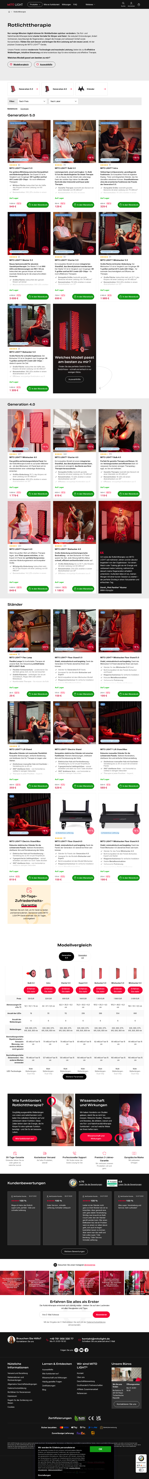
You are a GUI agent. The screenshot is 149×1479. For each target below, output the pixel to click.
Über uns (81, 1377)
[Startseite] (10, 12)
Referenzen (82, 1393)
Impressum (12, 1396)
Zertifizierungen (48, 1385)
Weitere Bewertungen (74, 1251)
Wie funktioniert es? (24, 1138)
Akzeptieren (100, 1449)
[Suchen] (123, 4)
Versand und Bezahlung (18, 1373)
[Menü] (145, 1455)
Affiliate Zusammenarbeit (87, 1389)
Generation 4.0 (82, 956)
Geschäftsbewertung (86, 1381)
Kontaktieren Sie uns (126, 1404)
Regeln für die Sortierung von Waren (20, 1401)
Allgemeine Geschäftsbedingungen (22, 1384)
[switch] (141, 1470)
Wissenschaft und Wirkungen (96, 1137)
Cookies (11, 1407)
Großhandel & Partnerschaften (90, 1385)
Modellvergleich (21, 64)
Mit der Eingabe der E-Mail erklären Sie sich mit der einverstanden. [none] (74, 1323)
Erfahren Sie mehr (31, 990)
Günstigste (24, 109)
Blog (44, 1389)
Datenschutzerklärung (55, 1470)
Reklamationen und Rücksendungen (16, 1378)
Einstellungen (44, 1475)
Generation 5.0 (66, 956)
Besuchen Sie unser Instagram (76, 1265)
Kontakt (80, 1373)
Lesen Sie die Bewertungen (90, 1184)
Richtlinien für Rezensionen (19, 1392)
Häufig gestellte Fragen (52, 1381)
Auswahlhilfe (46, 64)
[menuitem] (52, 4)
